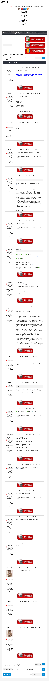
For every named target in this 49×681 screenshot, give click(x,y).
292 (39, 543)
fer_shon (9, 93)
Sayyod (4, 2)
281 (39, 220)
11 (17, 45)
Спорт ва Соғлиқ (14, 57)
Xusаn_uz (10, 543)
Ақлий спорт (21, 57)
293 (39, 567)
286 (39, 382)
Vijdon (9, 67)
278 (39, 122)
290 (39, 490)
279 (39, 149)
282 (39, 246)
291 (39, 516)
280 (39, 175)
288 (39, 434)
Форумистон (6, 57)
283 (39, 280)
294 (39, 601)
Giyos (17, 54)
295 (39, 627)
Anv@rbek (5, 55)
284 (39, 306)
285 (39, 356)
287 (39, 408)
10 (16, 45)
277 (39, 93)
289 (39, 464)
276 (39, 67)
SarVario (14, 54)
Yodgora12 (9, 567)
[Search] (38, 2)
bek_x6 (9, 149)
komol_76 (21, 54)
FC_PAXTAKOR (10, 122)
